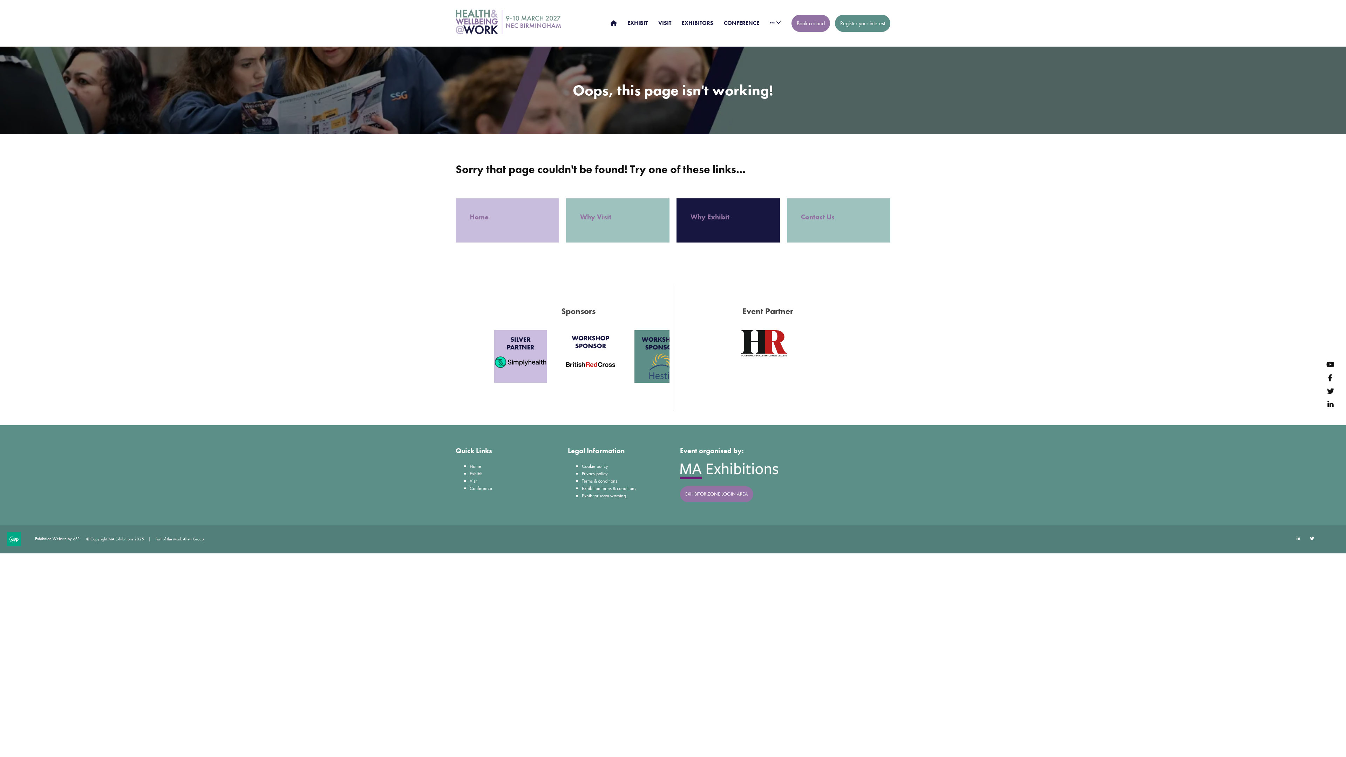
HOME (614, 23)
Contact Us (818, 216)
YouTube (1330, 365)
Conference (481, 488)
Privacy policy (594, 473)
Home (480, 216)
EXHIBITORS (697, 23)
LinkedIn (1330, 404)
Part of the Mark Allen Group (179, 539)
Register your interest (862, 23)
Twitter (1330, 391)
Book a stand (811, 23)
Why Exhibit (711, 216)
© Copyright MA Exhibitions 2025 (115, 539)
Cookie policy (595, 466)
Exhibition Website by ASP (57, 538)
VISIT (664, 23)
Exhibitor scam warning (604, 495)
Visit (473, 481)
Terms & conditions (599, 481)
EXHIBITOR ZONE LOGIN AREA (716, 494)
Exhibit (476, 473)
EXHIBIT (637, 23)
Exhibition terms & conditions (609, 488)
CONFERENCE (741, 23)
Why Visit (596, 216)
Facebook (1330, 378)
